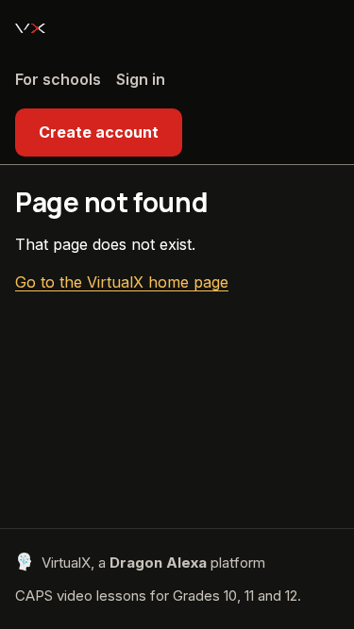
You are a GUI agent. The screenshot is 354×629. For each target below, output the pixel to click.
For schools (58, 79)
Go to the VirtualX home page (121, 282)
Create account (99, 132)
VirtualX (30, 28)
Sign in (140, 79)
